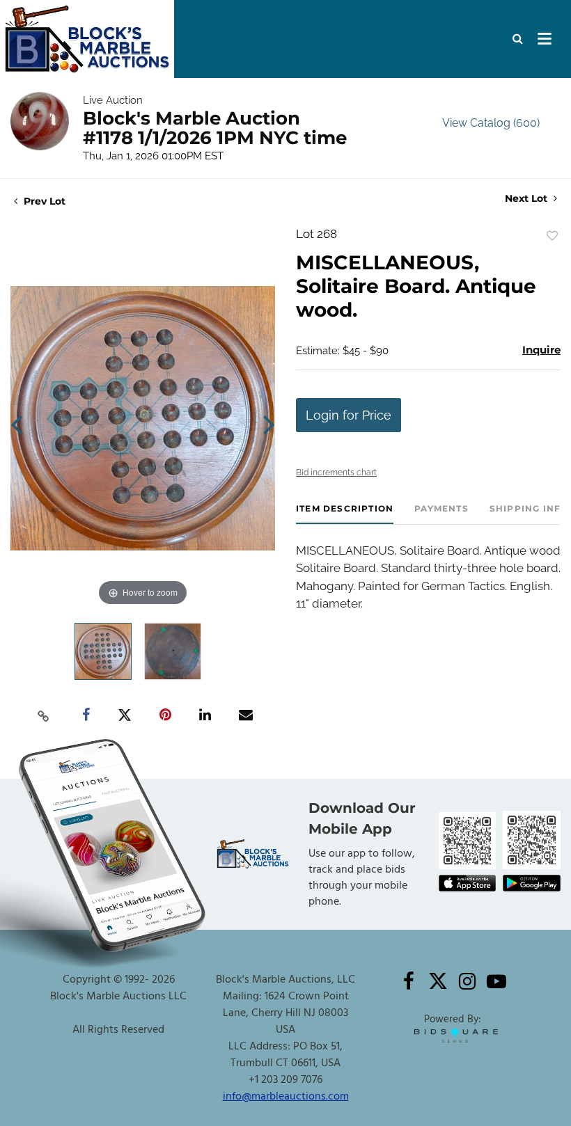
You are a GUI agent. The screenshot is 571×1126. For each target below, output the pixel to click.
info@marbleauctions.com (286, 1097)
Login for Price (348, 415)
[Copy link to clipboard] (44, 715)
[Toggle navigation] (545, 39)
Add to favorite (552, 236)
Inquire (541, 349)
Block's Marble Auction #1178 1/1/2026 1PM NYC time (215, 128)
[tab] (344, 514)
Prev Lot (43, 201)
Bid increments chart (336, 472)
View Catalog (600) (491, 122)
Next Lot (527, 199)
